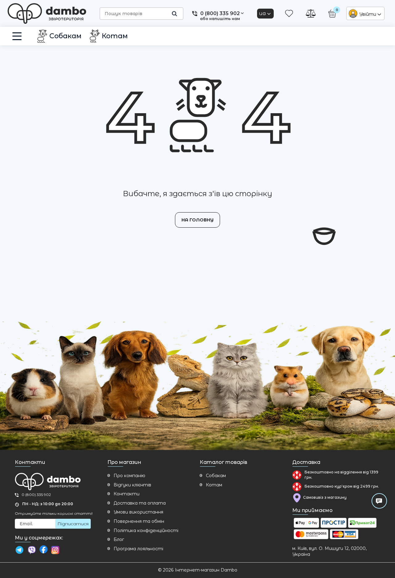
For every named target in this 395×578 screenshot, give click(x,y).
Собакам (216, 475)
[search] (174, 14)
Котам (214, 485)
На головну (197, 220)
